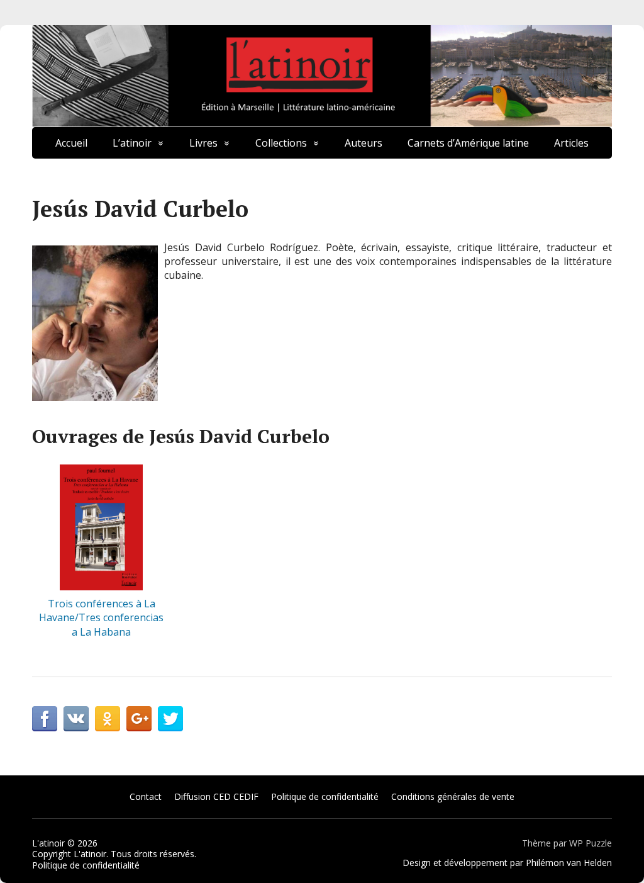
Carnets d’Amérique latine (468, 143)
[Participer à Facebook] (44, 718)
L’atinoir (132, 143)
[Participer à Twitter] (170, 718)
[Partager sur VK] (76, 718)
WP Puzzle (590, 843)
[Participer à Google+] (139, 718)
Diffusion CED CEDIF (216, 796)
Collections (281, 143)
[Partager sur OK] (107, 718)
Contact (146, 796)
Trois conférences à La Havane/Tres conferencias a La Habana (101, 618)
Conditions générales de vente (452, 796)
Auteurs (363, 143)
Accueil (71, 143)
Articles (571, 143)
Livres (203, 143)
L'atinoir (48, 843)
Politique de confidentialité (325, 796)
